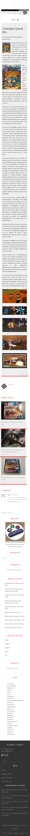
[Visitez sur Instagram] (7, 755)
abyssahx (11, 384)
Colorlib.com (15, 828)
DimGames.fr (10, 700)
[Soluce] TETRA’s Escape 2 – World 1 (13, 627)
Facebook (7, 644)
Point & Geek (10, 698)
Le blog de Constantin (12, 725)
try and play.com (11, 711)
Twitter (6, 640)
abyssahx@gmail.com (7, 751)
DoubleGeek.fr (10, 688)
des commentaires (6, 778)
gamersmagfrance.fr (18, 700)
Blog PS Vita (10, 709)
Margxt (8, 694)
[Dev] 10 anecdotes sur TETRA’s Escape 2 (14, 624)
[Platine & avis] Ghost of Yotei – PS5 (13, 612)
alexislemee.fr (10, 713)
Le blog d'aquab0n (11, 686)
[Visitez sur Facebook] (4, 755)
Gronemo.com (10, 730)
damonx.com (10, 702)
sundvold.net (10, 717)
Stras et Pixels (10, 684)
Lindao (2, 790)
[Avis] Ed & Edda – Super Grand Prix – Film (15, 620)
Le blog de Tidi (10, 696)
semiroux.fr (10, 723)
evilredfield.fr (10, 719)
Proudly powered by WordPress (10, 825)
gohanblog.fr (10, 715)
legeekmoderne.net (12, 721)
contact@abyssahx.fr (9, 749)
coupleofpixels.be (11, 707)
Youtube (7, 651)
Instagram (7, 647)
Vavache (9, 690)
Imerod (9, 692)
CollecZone (10, 732)
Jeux (6, 655)
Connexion (3, 770)
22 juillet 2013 (15, 495)
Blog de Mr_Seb (11, 704)
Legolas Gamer (10, 734)
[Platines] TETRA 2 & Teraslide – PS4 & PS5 (15, 616)
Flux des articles (6, 774)
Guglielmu (9, 727)
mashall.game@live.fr (13, 501)
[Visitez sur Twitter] (2, 755)
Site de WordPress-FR (6, 781)
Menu (13, 20)
